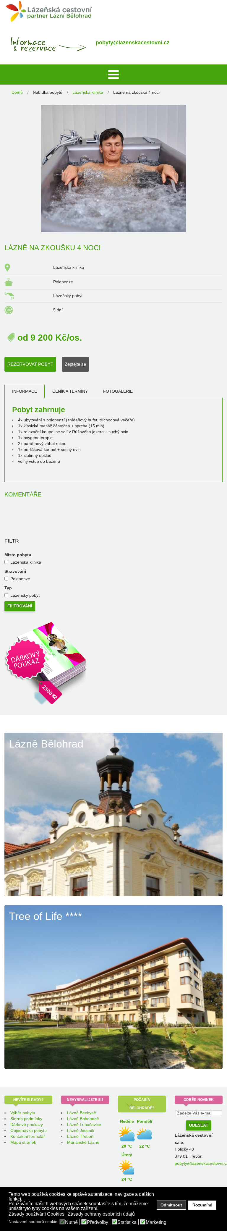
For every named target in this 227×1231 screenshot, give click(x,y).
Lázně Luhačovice (84, 1124)
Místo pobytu (17, 554)
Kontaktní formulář (27, 1136)
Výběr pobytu (22, 1112)
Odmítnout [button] (171, 1205)
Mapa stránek (23, 1142)
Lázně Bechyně (81, 1112)
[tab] (24, 391)
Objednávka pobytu (28, 1130)
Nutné (71, 1222)
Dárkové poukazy (26, 1124)
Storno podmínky (26, 1118)
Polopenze (20, 578)
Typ (8, 587)
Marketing (156, 1222)
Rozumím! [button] (202, 1205)
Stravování (15, 571)
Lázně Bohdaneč (83, 1118)
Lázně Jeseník (80, 1130)
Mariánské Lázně (83, 1142)
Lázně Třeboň (80, 1136)
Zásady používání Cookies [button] (36, 1214)
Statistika (127, 1222)
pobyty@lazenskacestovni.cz (132, 43)
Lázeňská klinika (25, 562)
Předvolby (97, 1222)
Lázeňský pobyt (25, 595)
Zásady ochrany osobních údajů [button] (101, 1214)
